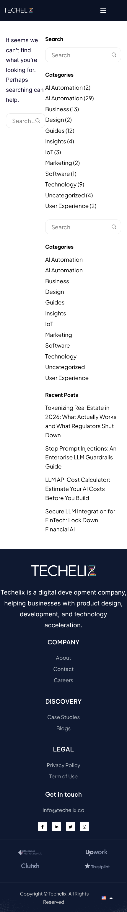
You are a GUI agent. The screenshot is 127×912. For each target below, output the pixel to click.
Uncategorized (65, 195)
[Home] (18, 9)
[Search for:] (25, 121)
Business (57, 109)
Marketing (58, 162)
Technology (60, 184)
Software (57, 173)
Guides (55, 130)
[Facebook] (42, 826)
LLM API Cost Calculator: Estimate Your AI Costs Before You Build (77, 488)
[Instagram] (84, 826)
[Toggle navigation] (103, 10)
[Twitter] (70, 826)
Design (54, 119)
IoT (49, 152)
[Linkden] (56, 826)
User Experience (67, 205)
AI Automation (64, 87)
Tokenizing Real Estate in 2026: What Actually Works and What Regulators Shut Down (80, 421)
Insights (55, 141)
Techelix (57, 893)
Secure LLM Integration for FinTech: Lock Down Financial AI (80, 520)
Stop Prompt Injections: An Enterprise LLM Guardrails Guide (80, 457)
